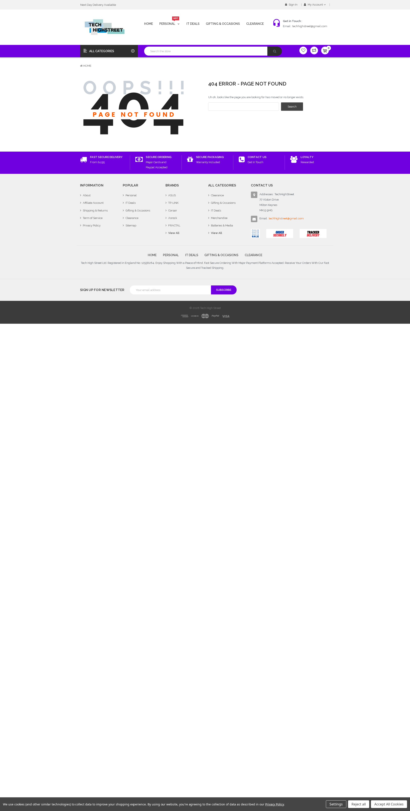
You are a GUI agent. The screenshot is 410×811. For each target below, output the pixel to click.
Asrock (172, 218)
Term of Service (92, 218)
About (87, 195)
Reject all (358, 804)
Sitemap (131, 225)
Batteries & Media (222, 225)
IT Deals (192, 23)
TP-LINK (173, 202)
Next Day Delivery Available (98, 4)
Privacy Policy (92, 225)
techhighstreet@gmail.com (309, 26)
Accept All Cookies (389, 804)
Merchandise (219, 218)
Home (148, 23)
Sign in (292, 4)
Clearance (255, 23)
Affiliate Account (93, 202)
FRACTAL (174, 225)
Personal (168, 22)
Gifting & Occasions (223, 23)
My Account (315, 4)
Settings (336, 804)
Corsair (172, 210)
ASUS (172, 195)
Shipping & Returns (95, 210)
